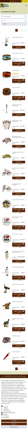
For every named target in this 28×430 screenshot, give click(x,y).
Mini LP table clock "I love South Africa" (17, 217)
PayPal (5, 414)
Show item (18, 47)
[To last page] (25, 30)
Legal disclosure (13, 400)
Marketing (6, 409)
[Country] (16, 1)
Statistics (6, 407)
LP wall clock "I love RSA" (17, 234)
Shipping (20, 49)
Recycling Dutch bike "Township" (16, 184)
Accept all (14, 420)
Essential (6, 406)
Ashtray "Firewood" (16, 87)
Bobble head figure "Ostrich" (18, 284)
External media (7, 411)
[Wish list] (20, 1)
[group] (6, 41)
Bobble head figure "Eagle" (17, 301)
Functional (6, 416)
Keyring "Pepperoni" (16, 351)
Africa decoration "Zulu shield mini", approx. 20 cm (18, 252)
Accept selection (14, 427)
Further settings (5, 417)
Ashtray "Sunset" (15, 70)
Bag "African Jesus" (16, 335)
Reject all (14, 423)
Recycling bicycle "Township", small (18, 168)
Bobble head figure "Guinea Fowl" (18, 319)
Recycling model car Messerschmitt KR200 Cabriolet (18, 137)
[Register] (13, 1)
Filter (5, 23)
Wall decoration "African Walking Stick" (17, 121)
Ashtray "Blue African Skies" (18, 53)
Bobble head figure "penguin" (18, 267)
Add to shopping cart (18, 63)
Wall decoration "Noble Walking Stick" (17, 105)
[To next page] (23, 30)
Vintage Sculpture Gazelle (17, 37)
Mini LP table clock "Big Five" (18, 199)
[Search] (18, 1)
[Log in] (11, 1)
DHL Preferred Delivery (9, 412)
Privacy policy (6, 403)
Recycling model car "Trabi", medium (18, 153)
